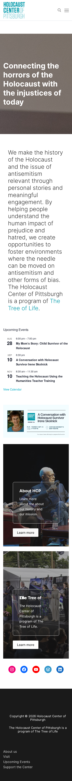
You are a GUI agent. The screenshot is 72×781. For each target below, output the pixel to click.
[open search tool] (59, 10)
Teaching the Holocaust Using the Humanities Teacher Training (39, 378)
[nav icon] (66, 10)
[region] (36, 421)
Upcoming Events (16, 762)
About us (10, 751)
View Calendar (12, 389)
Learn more (25, 533)
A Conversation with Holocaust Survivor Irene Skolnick (37, 362)
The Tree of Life (34, 304)
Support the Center (18, 767)
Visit (6, 757)
